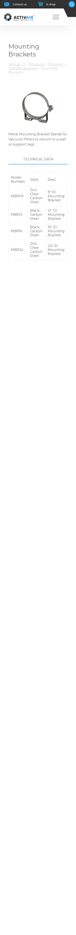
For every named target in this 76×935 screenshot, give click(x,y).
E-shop (50, 4)
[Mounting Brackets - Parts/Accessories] (38, 107)
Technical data (38, 159)
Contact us (20, 4)
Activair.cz (16, 64)
